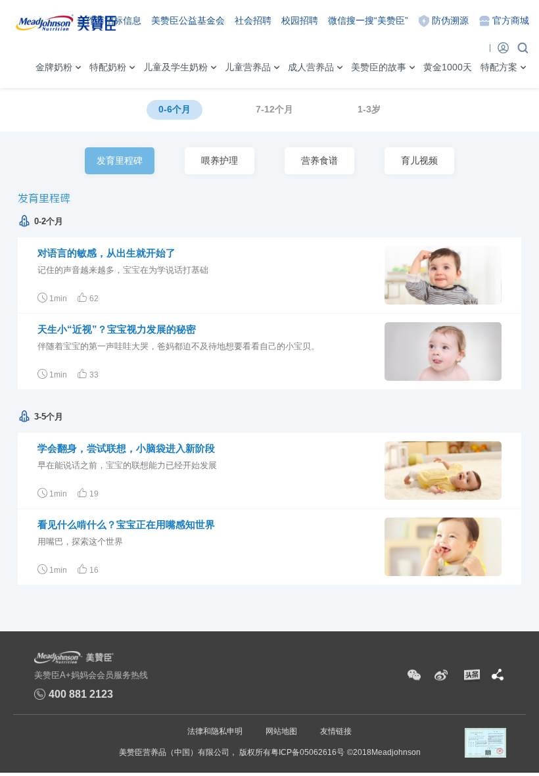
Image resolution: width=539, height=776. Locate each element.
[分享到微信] (414, 675)
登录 (502, 47)
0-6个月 (174, 109)
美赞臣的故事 (378, 67)
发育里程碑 (121, 164)
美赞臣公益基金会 (188, 20)
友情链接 (336, 731)
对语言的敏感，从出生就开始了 (106, 252)
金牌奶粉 (53, 67)
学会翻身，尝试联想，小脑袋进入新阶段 (126, 448)
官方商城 (510, 20)
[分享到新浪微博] (441, 675)
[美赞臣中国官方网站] (65, 20)
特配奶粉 (107, 67)
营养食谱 (319, 160)
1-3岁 (369, 109)
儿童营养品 (248, 67)
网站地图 (281, 731)
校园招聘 (299, 20)
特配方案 (498, 67)
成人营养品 (311, 67)
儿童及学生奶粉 (175, 67)
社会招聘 (253, 20)
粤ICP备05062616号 (307, 752)
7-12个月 (274, 109)
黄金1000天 (447, 67)
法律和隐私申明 (215, 731)
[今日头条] (470, 675)
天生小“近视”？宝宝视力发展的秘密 (116, 329)
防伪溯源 (450, 20)
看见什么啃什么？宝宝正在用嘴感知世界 (126, 524)
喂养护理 (219, 160)
